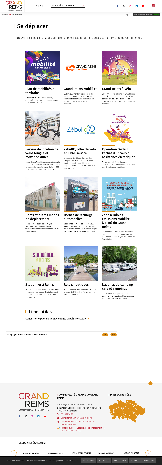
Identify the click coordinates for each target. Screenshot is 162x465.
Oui (105, 335)
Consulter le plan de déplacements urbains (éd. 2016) (56, 318)
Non (113, 335)
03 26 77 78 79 (67, 414)
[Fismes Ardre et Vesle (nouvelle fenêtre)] (81, 453)
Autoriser (156, 14)
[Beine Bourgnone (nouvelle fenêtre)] (31, 453)
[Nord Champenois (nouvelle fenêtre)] (106, 453)
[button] (127, 15)
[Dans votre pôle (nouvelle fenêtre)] (127, 411)
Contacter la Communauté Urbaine (76, 418)
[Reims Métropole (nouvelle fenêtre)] (131, 453)
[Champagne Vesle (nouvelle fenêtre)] (56, 453)
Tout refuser (104, 461)
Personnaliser (120, 461)
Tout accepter (88, 461)
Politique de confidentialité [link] (142, 461)
